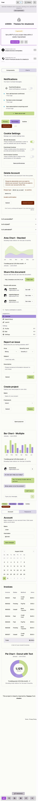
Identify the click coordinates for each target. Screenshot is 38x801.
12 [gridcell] (14, 566)
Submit (30, 377)
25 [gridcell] (11, 574)
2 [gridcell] (4, 562)
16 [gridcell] (4, 570)
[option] (19, 316)
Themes (29, 696)
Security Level (24, 348)
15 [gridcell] (24, 566)
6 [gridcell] (17, 562)
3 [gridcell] (7, 562)
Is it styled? (5, 224)
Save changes (9, 542)
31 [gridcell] (21, 558)
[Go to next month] (33, 551)
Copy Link (29, 279)
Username (7, 533)
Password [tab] (27, 512)
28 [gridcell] (11, 558)
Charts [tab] (27, 70)
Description (7, 364)
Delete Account (28, 203)
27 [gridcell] (7, 558)
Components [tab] (10, 70)
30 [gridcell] (17, 558)
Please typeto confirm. (18, 190)
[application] (19, 252)
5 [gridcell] (14, 562)
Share (29, 2)
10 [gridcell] (7, 566)
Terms (26, 719)
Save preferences (19, 163)
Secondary (15, 121)
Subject (6, 356)
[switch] (31, 88)
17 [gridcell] (7, 570)
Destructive (7, 126)
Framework (7, 400)
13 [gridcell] (17, 566)
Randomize (19, 793)
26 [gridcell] (4, 558)
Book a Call (14, 42)
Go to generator (19, 10)
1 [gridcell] (24, 558)
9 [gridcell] (4, 566)
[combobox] (29, 289)
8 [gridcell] (24, 562)
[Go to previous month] (4, 551)
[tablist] (19, 70)
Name (5, 393)
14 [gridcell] (21, 566)
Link (15, 126)
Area (5, 348)
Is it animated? (6, 229)
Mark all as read (20, 113)
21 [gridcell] (21, 570)
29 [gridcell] (14, 558)
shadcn (18, 698)
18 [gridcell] (11, 570)
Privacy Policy (33, 719)
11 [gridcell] (11, 566)
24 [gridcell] (7, 574)
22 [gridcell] (24, 570)
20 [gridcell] (18, 570)
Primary (5, 121)
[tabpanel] (19, 381)
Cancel (7, 203)
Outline (24, 121)
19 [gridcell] (14, 570)
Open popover (19, 421)
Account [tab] (10, 512)
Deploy (30, 409)
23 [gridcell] (4, 574)
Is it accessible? (7, 219)
